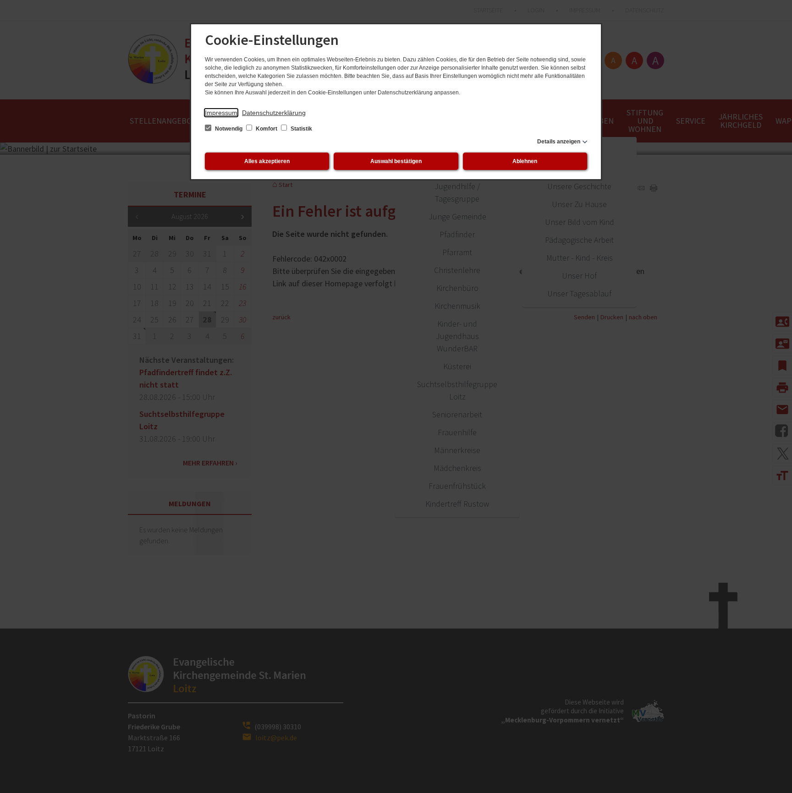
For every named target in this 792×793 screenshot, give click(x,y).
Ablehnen (524, 161)
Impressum (221, 112)
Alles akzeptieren (267, 161)
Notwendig (229, 129)
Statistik (300, 129)
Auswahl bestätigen (396, 161)
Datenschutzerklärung (274, 112)
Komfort (266, 129)
